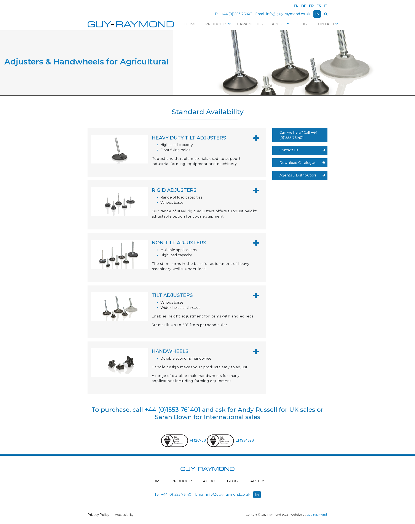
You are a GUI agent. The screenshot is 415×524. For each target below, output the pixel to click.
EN (296, 6)
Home (190, 24)
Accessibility (124, 515)
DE (303, 6)
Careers (256, 481)
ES (318, 6)
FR (311, 6)
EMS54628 (245, 440)
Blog (301, 24)
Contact (325, 24)
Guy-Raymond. (317, 514)
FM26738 (198, 440)
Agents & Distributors (297, 175)
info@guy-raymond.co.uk (288, 14)
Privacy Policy (98, 515)
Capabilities (250, 24)
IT (325, 6)
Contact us (288, 150)
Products (216, 24)
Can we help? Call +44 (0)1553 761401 (298, 135)
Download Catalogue (297, 163)
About (279, 24)
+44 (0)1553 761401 (237, 14)
